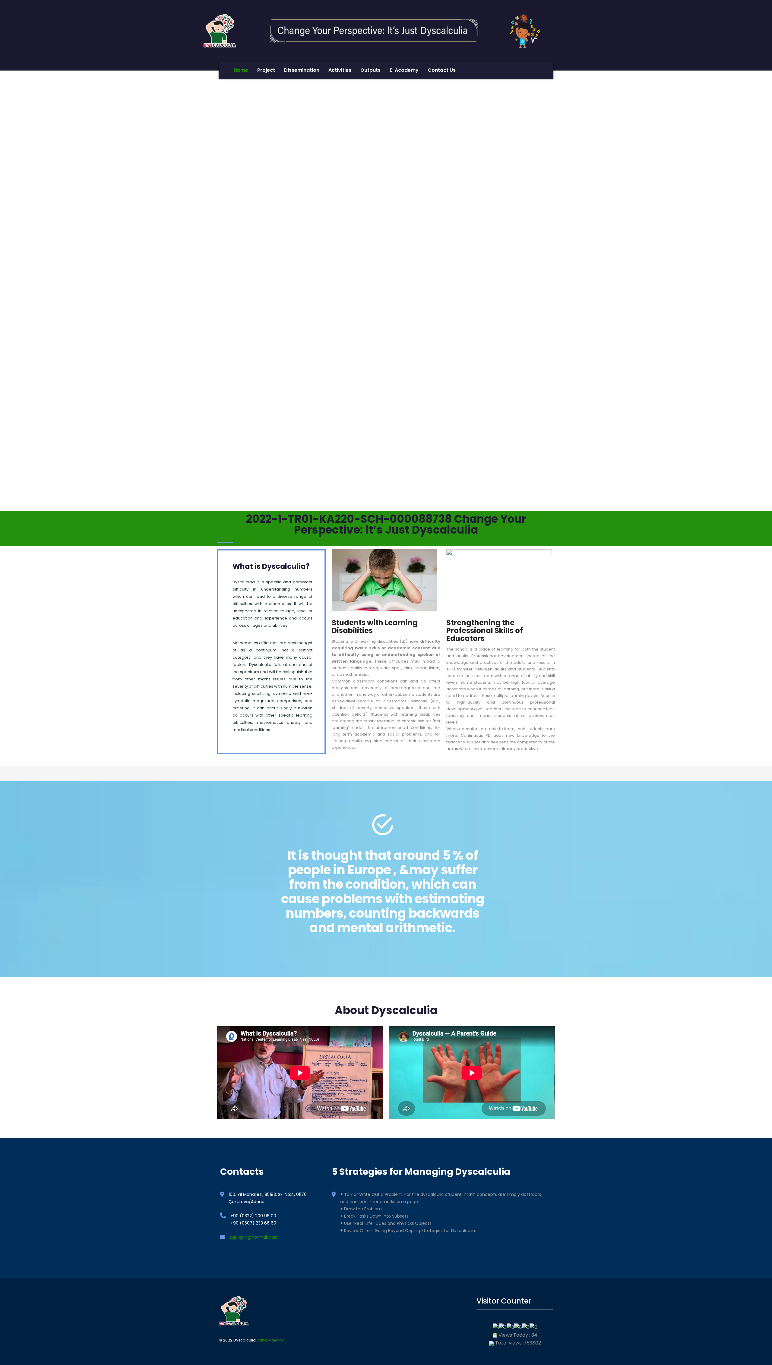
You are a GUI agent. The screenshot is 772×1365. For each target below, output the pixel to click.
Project (266, 70)
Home (241, 70)
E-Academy (404, 70)
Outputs (370, 70)
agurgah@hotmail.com (254, 1237)
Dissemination (301, 70)
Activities (339, 70)
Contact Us (442, 70)
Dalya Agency (270, 1340)
